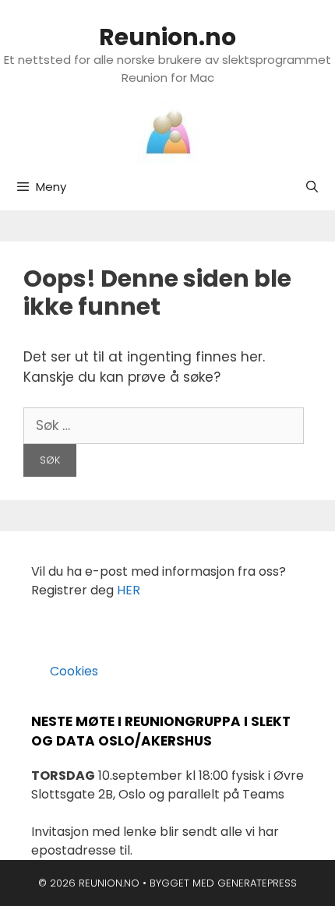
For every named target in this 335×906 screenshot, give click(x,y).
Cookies (64, 671)
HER (128, 590)
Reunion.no (167, 37)
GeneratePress (257, 883)
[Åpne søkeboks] (312, 187)
